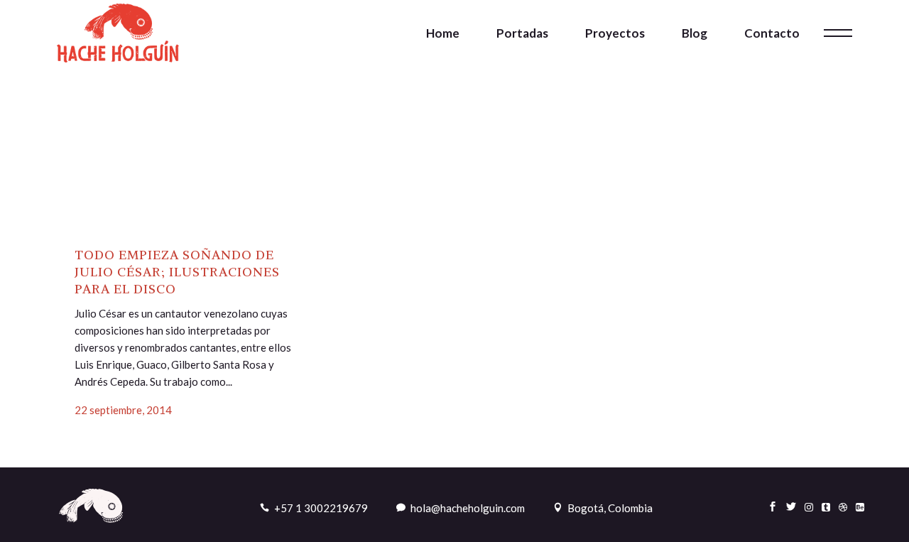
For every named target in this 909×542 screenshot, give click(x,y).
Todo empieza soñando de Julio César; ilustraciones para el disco (177, 271)
